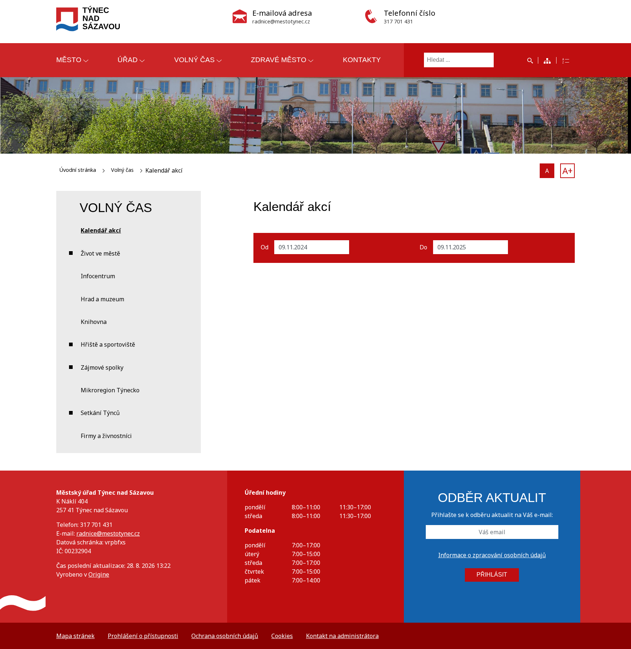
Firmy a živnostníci (106, 436)
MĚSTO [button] (68, 60)
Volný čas (122, 169)
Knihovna (94, 322)
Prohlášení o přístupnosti (143, 636)
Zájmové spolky (102, 367)
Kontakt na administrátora (342, 636)
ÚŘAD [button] (128, 60)
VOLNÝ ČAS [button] (194, 60)
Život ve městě (100, 253)
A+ (567, 171)
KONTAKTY (362, 60)
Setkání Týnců (100, 413)
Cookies (282, 636)
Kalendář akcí (101, 230)
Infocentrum (98, 276)
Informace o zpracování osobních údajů (492, 555)
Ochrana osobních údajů (224, 636)
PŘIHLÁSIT (492, 574)
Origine (98, 574)
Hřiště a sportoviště (108, 344)
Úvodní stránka (77, 169)
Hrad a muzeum (102, 299)
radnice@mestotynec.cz (108, 533)
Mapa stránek (75, 636)
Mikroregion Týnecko (110, 390)
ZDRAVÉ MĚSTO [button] (278, 60)
